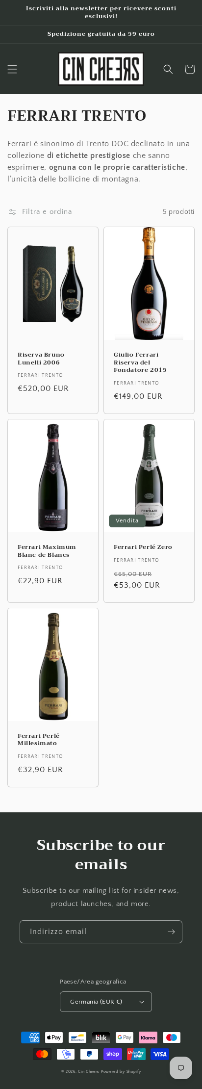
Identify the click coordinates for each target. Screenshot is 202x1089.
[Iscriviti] (171, 931)
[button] (12, 69)
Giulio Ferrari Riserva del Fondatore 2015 (140, 362)
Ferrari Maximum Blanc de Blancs (47, 551)
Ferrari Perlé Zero (143, 547)
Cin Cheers (89, 1071)
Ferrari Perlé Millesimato (39, 740)
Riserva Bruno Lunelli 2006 (41, 358)
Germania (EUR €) (96, 1001)
